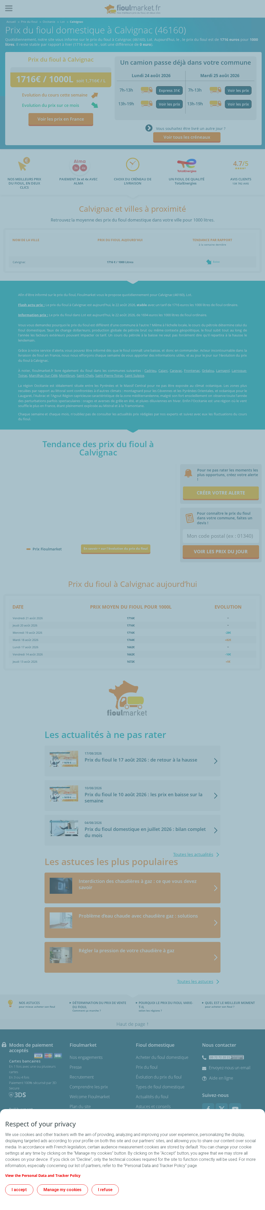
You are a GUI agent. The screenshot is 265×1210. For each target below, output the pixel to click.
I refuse (105, 1189)
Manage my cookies (62, 1189)
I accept (19, 1189)
